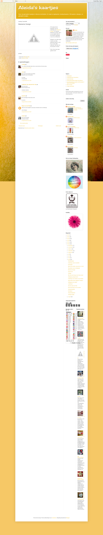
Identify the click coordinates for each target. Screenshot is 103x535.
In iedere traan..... (77, 127)
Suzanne (23, 95)
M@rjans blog (70, 116)
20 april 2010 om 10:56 (26, 120)
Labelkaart (70, 283)
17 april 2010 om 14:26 (26, 68)
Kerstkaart (70, 291)
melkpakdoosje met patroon (72, 77)
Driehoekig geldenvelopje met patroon (75, 80)
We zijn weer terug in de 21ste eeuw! (75, 275)
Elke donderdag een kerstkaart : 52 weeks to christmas (78, 108)
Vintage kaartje (71, 294)
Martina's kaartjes (71, 106)
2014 (68, 236)
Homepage (40, 125)
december (70, 245)
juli (69, 254)
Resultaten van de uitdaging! (74, 268)
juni (69, 256)
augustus (70, 252)
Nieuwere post (22, 125)
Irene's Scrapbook (71, 126)
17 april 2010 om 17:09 (26, 80)
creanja (23, 64)
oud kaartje (76, 147)
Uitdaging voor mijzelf (72, 282)
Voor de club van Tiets (72, 285)
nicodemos (54, 517)
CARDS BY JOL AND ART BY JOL (29, 84)
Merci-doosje (69, 84)
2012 (68, 240)
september (70, 250)
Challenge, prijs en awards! (73, 262)
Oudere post (58, 125)
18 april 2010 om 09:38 (26, 101)
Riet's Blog (69, 136)
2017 (68, 235)
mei (69, 257)
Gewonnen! (70, 271)
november (70, 247)
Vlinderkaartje (71, 261)
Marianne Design (71, 269)
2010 (68, 243)
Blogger (68, 517)
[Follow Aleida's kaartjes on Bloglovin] (72, 49)
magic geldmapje (70, 86)
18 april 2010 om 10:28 (26, 111)
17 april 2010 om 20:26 (26, 91)
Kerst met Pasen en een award (74, 287)
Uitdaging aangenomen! (73, 276)
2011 (68, 242)
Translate (76, 24)
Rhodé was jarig (77, 117)
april (69, 259)
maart (69, 296)
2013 (68, 238)
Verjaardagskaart (71, 292)
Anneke (23, 115)
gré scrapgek (70, 146)
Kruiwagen (70, 264)
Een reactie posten (24, 123)
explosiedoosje (70, 79)
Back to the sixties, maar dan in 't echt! (76, 266)
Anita (23, 72)
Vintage (69, 273)
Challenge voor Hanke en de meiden (75, 278)
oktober (70, 249)
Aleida (75, 30)
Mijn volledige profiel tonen (71, 42)
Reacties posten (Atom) (29, 128)
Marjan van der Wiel (26, 105)
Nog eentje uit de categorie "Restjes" (75, 280)
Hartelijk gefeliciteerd (77, 137)
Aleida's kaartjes (38, 7)
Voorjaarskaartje (71, 289)
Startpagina (69, 75)
